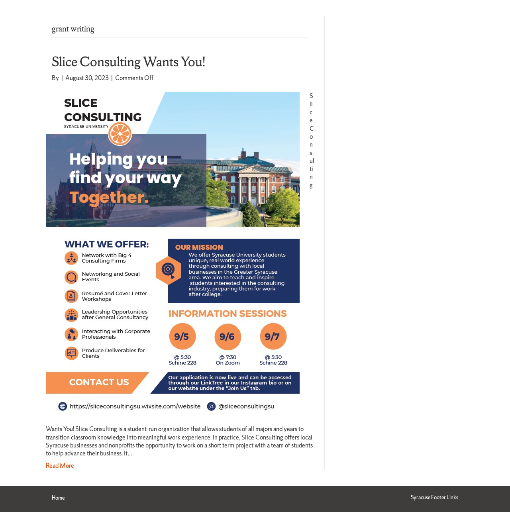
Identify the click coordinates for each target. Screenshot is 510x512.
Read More (60, 465)
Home (58, 497)
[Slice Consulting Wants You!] (173, 253)
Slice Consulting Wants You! (128, 61)
